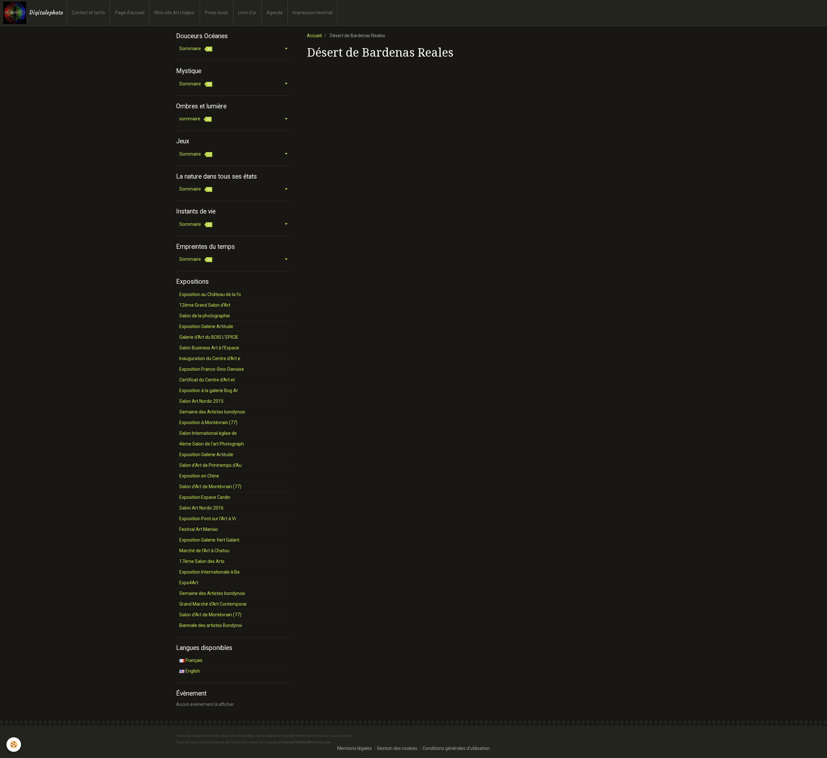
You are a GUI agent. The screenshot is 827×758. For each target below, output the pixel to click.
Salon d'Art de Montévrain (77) (210, 486)
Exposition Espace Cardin (204, 497)
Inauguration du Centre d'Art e (209, 358)
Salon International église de (208, 433)
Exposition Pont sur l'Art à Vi (207, 518)
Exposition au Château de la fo (210, 294)
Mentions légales (354, 748)
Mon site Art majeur (174, 12)
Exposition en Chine (199, 475)
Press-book (216, 12)
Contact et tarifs (88, 12)
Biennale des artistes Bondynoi (210, 625)
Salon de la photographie (204, 315)
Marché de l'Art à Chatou (204, 550)
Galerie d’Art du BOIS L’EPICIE (208, 337)
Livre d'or (247, 12)
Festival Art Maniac (198, 529)
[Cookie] (13, 744)
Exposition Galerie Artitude (206, 326)
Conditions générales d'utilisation (456, 748)
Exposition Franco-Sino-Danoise (211, 369)
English (192, 671)
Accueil (314, 35)
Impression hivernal (312, 12)
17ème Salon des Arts (202, 561)
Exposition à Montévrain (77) (208, 422)
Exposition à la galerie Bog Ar (208, 390)
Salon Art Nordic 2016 (201, 508)
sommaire (194, 118)
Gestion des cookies (397, 748)
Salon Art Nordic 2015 (201, 401)
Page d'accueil (129, 12)
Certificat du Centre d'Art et (207, 379)
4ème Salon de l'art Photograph (211, 443)
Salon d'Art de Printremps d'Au (210, 465)
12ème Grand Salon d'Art (204, 305)
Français (193, 660)
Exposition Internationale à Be (209, 572)
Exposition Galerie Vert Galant (209, 540)
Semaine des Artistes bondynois (212, 411)
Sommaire (195, 48)
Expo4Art (188, 582)
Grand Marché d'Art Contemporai (212, 604)
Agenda (275, 12)
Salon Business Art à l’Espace (209, 347)
